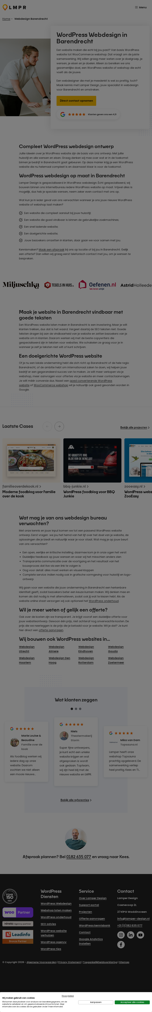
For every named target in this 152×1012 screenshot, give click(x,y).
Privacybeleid (68, 995)
